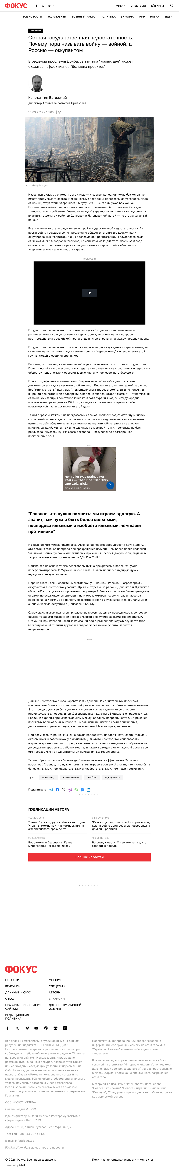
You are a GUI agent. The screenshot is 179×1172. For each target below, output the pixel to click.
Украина (127, 16)
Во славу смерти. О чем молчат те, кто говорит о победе (119, 844)
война (92, 777)
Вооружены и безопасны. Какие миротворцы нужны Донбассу (50, 844)
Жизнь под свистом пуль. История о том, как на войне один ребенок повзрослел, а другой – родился (121, 826)
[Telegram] (49, 6)
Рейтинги (156, 5)
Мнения (121, 5)
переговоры (72, 777)
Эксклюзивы (56, 16)
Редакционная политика (17, 1016)
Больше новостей (90, 857)
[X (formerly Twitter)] (43, 6)
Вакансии (57, 998)
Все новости (32, 16)
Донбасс (49, 777)
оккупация (113, 777)
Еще (167, 16)
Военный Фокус (83, 16)
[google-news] (55, 1028)
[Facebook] (36, 6)
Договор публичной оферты (65, 1006)
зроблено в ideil (16, 1165)
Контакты (146, 1159)
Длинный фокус (18, 992)
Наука (154, 16)
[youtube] (36, 1028)
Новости (12, 980)
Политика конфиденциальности (114, 1159)
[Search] (172, 6)
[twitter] (17, 1028)
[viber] (46, 1028)
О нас (9, 998)
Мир (142, 16)
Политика (108, 16)
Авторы (54, 992)
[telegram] (27, 1028)
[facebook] (7, 1028)
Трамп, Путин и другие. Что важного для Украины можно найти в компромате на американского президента (56, 826)
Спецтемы (138, 5)
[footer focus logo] (21, 969)
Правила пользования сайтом (23, 1006)
